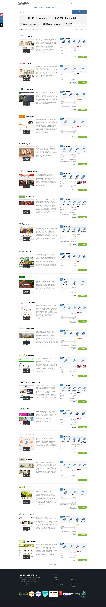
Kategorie (23, 23)
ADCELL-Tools (63, 2)
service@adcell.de (27, 585)
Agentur (48, 2)
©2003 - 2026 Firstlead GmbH (53, 603)
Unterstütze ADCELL (58, 584)
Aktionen (54, 7)
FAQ (72, 583)
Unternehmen (74, 577)
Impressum (73, 586)
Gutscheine (48, 7)
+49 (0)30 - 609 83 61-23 (34, 581)
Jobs (72, 579)
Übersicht (35, 7)
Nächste (85, 29)
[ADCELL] (53, 594)
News (55, 577)
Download (56, 581)
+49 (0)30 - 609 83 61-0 (34, 579)
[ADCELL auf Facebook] (1, 18)
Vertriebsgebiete (68, 23)
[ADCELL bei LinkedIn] (1, 21)
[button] (79, 12)
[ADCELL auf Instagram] (1, 14)
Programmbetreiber (41, 2)
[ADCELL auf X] (1, 25)
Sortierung (45, 23)
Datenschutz (74, 584)
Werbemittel (41, 7)
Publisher (34, 2)
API (54, 583)
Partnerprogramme (55, 2)
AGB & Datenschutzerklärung (77, 581)
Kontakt (68, 2)
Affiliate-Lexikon (57, 579)
